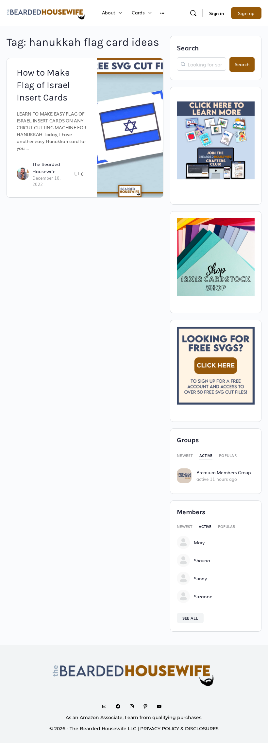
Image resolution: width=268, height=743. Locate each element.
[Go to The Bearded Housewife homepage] (46, 12)
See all (190, 618)
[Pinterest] (148, 706)
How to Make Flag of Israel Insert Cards (43, 85)
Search (188, 47)
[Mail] (106, 706)
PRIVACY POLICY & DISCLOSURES (179, 729)
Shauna (202, 560)
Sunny (200, 578)
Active (206, 455)
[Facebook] (120, 706)
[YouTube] (161, 706)
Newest (185, 455)
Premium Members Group (223, 472)
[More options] (162, 13)
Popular (228, 455)
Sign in (216, 13)
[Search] (193, 13)
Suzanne (203, 596)
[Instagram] (134, 706)
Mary (199, 542)
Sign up (246, 13)
